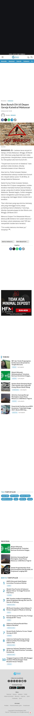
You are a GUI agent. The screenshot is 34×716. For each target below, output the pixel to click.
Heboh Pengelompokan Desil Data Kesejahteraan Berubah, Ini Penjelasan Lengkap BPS (22, 569)
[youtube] (22, 681)
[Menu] (2, 57)
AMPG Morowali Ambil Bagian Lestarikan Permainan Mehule (17, 582)
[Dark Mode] (28, 57)
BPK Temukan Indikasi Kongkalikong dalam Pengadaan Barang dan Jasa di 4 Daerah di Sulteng (19, 600)
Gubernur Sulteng (25, 496)
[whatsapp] (14, 681)
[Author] (3, 115)
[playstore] (21, 688)
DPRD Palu (22, 499)
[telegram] (17, 681)
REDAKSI (13, 115)
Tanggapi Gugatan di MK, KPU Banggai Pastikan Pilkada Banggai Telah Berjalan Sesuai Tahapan (19, 659)
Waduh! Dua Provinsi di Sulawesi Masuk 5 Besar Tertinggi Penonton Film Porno (18, 590)
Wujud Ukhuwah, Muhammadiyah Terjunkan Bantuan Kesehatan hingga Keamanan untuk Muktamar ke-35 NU (22, 375)
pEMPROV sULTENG (7, 499)
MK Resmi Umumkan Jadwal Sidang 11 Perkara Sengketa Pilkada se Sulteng (19, 609)
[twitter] (11, 681)
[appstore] (12, 688)
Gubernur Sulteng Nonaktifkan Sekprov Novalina (17, 624)
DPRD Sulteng (14, 496)
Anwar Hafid (5, 496)
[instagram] (20, 681)
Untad (15, 499)
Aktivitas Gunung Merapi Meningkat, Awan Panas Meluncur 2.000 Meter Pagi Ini (22, 396)
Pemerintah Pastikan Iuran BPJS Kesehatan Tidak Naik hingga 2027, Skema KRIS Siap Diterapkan (22, 408)
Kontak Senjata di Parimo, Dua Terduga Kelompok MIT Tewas (20, 616)
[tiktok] (25, 681)
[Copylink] (15, 119)
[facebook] (9, 681)
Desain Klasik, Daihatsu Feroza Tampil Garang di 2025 (19, 632)
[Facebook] (2, 119)
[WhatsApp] (8, 119)
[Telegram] (12, 119)
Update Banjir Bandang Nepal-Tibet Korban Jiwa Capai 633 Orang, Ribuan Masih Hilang (22, 385)
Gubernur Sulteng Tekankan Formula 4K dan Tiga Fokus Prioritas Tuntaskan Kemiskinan (20, 650)
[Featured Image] (17, 145)
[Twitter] (5, 119)
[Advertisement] (17, 27)
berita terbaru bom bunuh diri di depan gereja (8, 241)
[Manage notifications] (30, 712)
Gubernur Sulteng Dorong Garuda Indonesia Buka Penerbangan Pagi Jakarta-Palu (18, 640)
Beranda (3, 101)
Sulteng (30, 499)
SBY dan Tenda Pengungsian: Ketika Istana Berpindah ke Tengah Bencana (21, 362)
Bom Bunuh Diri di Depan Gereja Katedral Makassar (23, 241)
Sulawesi (10, 101)
